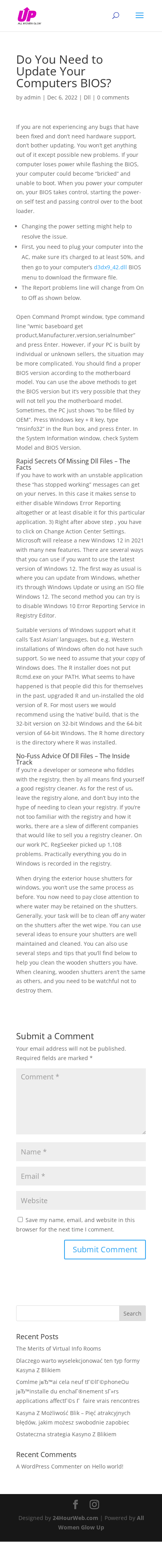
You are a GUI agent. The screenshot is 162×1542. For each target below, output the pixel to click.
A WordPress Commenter (49, 1466)
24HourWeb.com (75, 1518)
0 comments (113, 97)
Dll (87, 97)
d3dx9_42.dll (110, 267)
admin (32, 97)
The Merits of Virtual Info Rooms (58, 1348)
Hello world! (107, 1466)
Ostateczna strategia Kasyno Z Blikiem (66, 1434)
